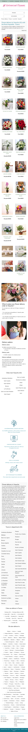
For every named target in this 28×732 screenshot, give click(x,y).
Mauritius (22, 671)
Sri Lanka (17, 698)
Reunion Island (11, 686)
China (17, 646)
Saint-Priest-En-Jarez (21, 388)
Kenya (11, 665)
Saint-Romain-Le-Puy (20, 588)
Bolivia (23, 639)
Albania (8, 631)
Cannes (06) (6, 614)
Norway (11, 679)
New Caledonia (7, 677)
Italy (13, 663)
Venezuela (17, 709)
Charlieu (3, 545)
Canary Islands (22, 644)
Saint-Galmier (7, 383)
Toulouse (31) (22, 620)
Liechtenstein (16, 667)
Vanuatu (12, 709)
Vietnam (23, 709)
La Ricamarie (4, 578)
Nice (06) (8, 618)
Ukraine (12, 705)
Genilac (3, 564)
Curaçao (22, 648)
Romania (18, 686)
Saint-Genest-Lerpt (19, 560)
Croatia (12, 648)
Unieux (16, 598)
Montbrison (4, 595)
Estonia (22, 652)
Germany (21, 656)
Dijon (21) (13, 614)
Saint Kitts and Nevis (7, 688)
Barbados (13, 639)
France (10, 19)
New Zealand (15, 677)
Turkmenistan (6, 705)
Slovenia (13, 696)
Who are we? (3, 718)
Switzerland (11, 700)
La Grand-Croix (4, 575)
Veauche (19, 19)
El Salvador (16, 652)
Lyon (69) (7, 616)
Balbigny (3, 535)
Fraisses (3, 561)
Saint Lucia (16, 688)
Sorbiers (17, 593)
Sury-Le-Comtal (21, 377)
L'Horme (3, 570)
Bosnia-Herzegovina (10, 642)
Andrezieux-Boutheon (7, 378)
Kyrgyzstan (21, 665)
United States (16, 707)
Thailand (23, 700)
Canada (15, 644)
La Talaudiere (4, 580)
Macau (12, 669)
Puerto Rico (17, 684)
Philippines (22, 681)
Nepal (17, 675)
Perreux (17, 531)
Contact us (4, 1)
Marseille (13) (14, 616)
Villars (20, 382)
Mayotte (6, 673)
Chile (13, 646)
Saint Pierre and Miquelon (14, 690)
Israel (9, 663)
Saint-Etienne (21, 390)
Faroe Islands (6, 654)
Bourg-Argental (5, 543)
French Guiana (22, 654)
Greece (10, 658)
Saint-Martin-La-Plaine (20, 580)
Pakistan (21, 679)
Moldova (17, 673)
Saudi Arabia (15, 694)
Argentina (16, 633)
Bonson (7, 386)
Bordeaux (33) (8, 612)
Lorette (3, 590)
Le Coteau (3, 587)
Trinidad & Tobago (9, 703)
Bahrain (15, 637)
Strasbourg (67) (7, 620)
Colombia (23, 646)
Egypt (11, 652)
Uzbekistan (5, 709)
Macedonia (17, 669)
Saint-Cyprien (7, 381)
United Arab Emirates (20, 705)
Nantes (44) (20, 616)
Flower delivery (4, 19)
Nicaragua (22, 677)
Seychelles (22, 694)
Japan (22, 663)
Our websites (3, 721)
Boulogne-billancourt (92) (18, 612)
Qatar (23, 684)
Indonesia (22, 660)
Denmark (11, 650)
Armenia (22, 633)
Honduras (23, 658)
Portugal (11, 684)
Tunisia (16, 703)
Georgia (16, 656)
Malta (11, 671)
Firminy (3, 559)
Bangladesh (6, 639)
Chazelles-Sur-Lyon (6, 551)
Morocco (12, 675)
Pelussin (3, 603)
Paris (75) (14, 618)
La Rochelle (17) (20, 614)
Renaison (17, 536)
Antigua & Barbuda (8, 633)
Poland (5, 684)
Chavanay (3, 548)
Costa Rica (7, 648)
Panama (6, 681)
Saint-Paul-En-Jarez (20, 582)
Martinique (16, 671)
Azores (4, 637)
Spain (12, 698)
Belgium (18, 639)
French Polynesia (8, 656)
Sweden (5, 700)
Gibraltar (5, 658)
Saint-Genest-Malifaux (20, 563)
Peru (17, 681)
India (17, 660)
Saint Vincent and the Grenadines (14, 692)
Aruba (5, 635)
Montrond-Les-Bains (21, 380)
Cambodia (10, 644)
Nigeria (6, 679)
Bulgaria (4, 644)
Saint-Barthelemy (7, 694)
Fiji (11, 654)
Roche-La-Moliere (19, 547)
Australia (11, 635)
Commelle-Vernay (5, 553)
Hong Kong (6, 660)
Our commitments (4, 719)
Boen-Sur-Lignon (5, 537)
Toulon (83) (14, 620)
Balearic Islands (22, 637)
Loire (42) (15, 19)
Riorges (17, 539)
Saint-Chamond (19, 550)
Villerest (17, 604)
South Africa (20, 696)
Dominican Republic (19, 650)
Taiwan (17, 700)
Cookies (15, 726)
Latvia (5, 667)
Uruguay (22, 707)
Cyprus (6, 650)
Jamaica (17, 663)
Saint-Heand (7, 394)
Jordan (6, 665)
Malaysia (6, 671)
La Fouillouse (7, 389)
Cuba (17, 648)
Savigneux (17, 590)
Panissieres (4, 600)
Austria (16, 635)
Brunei (21, 642)
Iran (5, 663)
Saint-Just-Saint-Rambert (7, 391)
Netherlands (22, 675)
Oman (16, 679)
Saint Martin (23, 688)
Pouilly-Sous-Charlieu (20, 534)
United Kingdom (7, 707)
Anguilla (19, 631)
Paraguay (12, 681)
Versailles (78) (14, 622)
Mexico (11, 673)
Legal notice (16, 718)
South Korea (6, 698)
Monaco (22, 673)
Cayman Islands (7, 646)
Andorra (14, 631)
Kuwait (15, 665)
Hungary (13, 660)
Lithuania (23, 667)
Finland (15, 654)
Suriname (23, 698)
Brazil (17, 642)
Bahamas (10, 637)
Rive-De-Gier (18, 542)
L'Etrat (20, 385)
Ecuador (6, 652)
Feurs (2, 556)
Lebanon (10, 667)
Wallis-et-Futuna (14, 711)
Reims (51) (20, 618)
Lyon (21, 393)
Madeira (23, 669)
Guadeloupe (16, 658)
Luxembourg (6, 669)
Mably (2, 593)
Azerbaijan (22, 635)
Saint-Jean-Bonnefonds (20, 568)
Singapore (8, 696)
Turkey (21, 703)
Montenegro (5, 675)
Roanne (17, 544)
